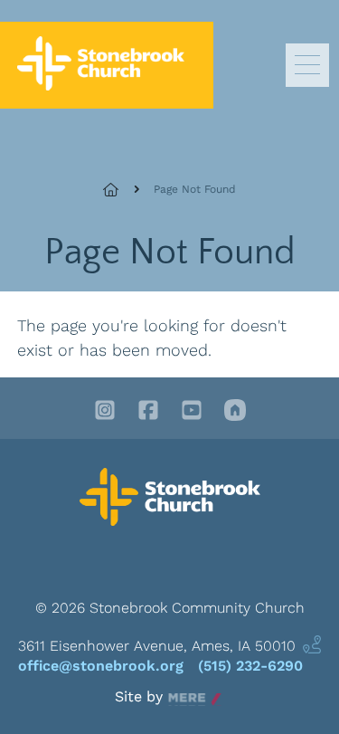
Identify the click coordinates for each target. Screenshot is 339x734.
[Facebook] (148, 411)
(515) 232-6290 (250, 665)
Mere (185, 697)
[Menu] (307, 65)
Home (121, 189)
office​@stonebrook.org (101, 665)
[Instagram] (105, 411)
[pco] (235, 411)
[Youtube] (191, 411)
